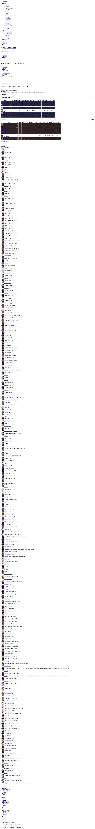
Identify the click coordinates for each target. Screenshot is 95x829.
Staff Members (9, 8)
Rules (7, 28)
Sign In (5, 43)
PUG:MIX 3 (4, 86)
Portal (7, 6)
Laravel (12, 822)
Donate (5, 39)
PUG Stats (3, 90)
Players (5, 56)
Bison (12, 824)
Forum (4, 3)
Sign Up (5, 41)
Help (7, 14)
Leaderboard (9, 25)
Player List (8, 24)
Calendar (8, 11)
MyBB (7, 822)
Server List (8, 18)
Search (7, 13)
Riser (16, 824)
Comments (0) (14, 90)
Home (7, 17)
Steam (7, 824)
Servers (5, 16)
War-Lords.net (5, 1)
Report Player (9, 33)
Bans (4, 30)
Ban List (8, 19)
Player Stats (8, 90)
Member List (9, 9)
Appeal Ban (8, 32)
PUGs (7, 23)
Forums (5, 55)
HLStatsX (8, 20)
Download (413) (4, 91)
